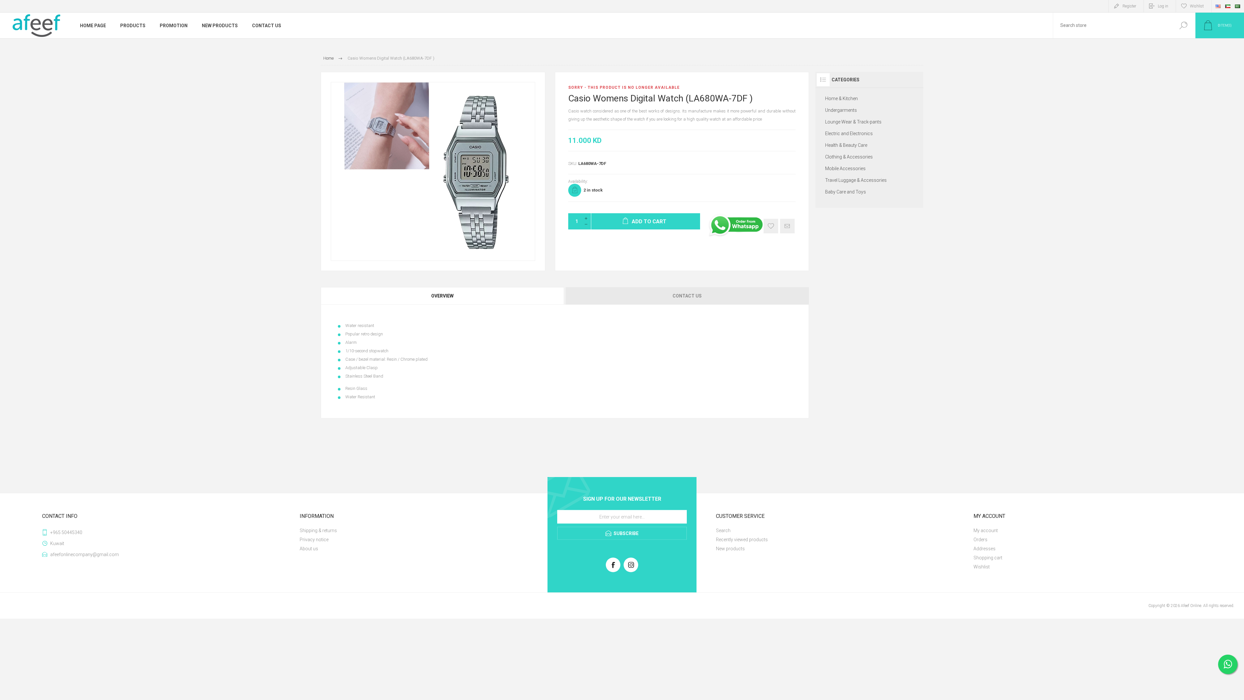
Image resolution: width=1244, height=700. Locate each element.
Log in (1163, 6)
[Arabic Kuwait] (1228, 6)
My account (985, 530)
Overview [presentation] (442, 295)
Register (1129, 6)
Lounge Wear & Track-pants (853, 121)
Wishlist (981, 566)
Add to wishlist (771, 226)
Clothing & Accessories (849, 156)
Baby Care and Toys (845, 191)
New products (730, 548)
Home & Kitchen (841, 98)
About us (309, 548)
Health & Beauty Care (846, 145)
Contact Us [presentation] (687, 295)
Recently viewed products (742, 539)
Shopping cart (987, 557)
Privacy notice (314, 539)
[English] (1218, 6)
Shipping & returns (318, 530)
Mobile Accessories (845, 168)
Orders (980, 539)
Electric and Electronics (849, 133)
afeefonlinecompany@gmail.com (84, 554)
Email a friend (787, 226)
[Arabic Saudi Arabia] (1237, 6)
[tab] (443, 296)
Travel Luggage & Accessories (856, 180)
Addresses (984, 548)
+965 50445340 (66, 532)
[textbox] (1112, 25)
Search (1183, 25)
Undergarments (841, 110)
